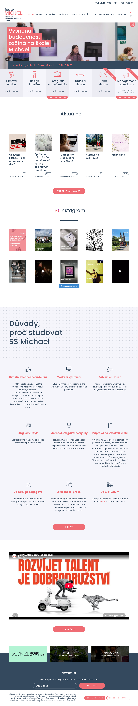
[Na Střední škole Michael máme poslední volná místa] (17, 240)
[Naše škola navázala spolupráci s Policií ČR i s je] (17, 271)
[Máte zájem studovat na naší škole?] (69, 143)
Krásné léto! (118, 154)
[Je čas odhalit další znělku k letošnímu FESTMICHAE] (43, 271)
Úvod (31, 14)
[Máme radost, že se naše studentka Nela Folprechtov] (69, 240)
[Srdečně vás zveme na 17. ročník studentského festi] (69, 271)
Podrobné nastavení (46, 702)
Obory (40, 14)
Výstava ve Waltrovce (92, 156)
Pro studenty (127, 3)
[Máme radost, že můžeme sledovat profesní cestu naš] (94, 271)
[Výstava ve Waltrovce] (94, 143)
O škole (63, 14)
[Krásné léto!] (120, 143)
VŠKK (116, 3)
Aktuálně (51, 14)
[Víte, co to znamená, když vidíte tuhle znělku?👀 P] (120, 271)
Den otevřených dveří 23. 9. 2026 (44, 65)
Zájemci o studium (104, 14)
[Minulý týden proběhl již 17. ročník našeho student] (120, 240)
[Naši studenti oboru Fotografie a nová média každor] (94, 240)
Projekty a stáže (81, 14)
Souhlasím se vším (95, 698)
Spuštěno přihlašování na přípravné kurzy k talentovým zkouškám (42, 162)
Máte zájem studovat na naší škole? (67, 158)
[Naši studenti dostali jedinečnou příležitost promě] (43, 240)
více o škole (69, 629)
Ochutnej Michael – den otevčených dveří (17, 159)
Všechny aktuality (69, 191)
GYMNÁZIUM (99, 3)
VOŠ (109, 3)
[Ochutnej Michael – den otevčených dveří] (17, 143)
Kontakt (123, 14)
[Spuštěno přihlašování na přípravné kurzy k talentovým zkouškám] (43, 142)
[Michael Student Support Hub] (28, 654)
